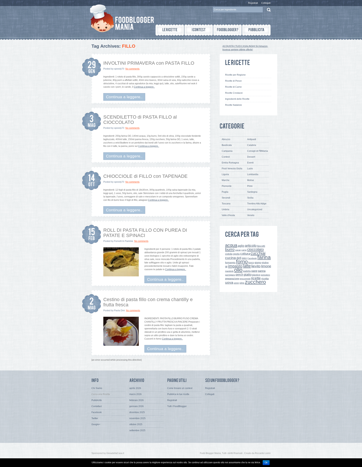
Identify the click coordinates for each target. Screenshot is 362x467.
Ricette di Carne (233, 87)
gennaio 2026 (136, 406)
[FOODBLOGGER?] (227, 30)
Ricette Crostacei (234, 93)
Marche (225, 180)
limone (266, 266)
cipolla (236, 254)
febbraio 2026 (136, 400)
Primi (249, 186)
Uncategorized (254, 209)
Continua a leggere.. (144, 87)
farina (264, 257)
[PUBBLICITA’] (256, 30)
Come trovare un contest (179, 388)
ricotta (265, 278)
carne (244, 250)
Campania (227, 151)
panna (261, 270)
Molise (250, 180)
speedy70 (119, 68)
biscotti (261, 246)
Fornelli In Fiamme (123, 241)
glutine (265, 262)
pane (254, 270)
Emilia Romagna (230, 162)
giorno (258, 262)
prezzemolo (245, 279)
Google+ (95, 424)
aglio (241, 245)
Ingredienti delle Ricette (237, 99)
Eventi (250, 162)
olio (238, 270)
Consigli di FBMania (257, 151)
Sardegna (252, 192)
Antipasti (251, 139)
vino (241, 282)
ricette (256, 278)
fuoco (251, 262)
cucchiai (258, 253)
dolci (244, 258)
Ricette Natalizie (233, 105)
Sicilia (250, 197)
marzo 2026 (135, 394)
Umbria (225, 209)
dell (238, 258)
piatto (248, 274)
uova (229, 282)
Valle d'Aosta (228, 215)
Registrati (253, 3)
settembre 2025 (137, 430)
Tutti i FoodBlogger (177, 406)
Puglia (225, 192)
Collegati (266, 3)
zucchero (255, 282)
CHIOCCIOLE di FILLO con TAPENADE (145, 176)
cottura (245, 253)
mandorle (229, 271)
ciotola (228, 254)
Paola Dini (119, 310)
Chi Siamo (96, 388)
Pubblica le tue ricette (178, 394)
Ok (266, 462)
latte (247, 266)
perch (239, 274)
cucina (230, 258)
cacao (238, 250)
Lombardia (252, 174)
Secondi (226, 197)
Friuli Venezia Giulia (232, 168)
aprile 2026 (135, 388)
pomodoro (265, 275)
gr (226, 266)
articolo (251, 245)
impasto (235, 266)
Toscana (226, 203)
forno (242, 262)
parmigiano (230, 275)
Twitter (94, 418)
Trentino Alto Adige (256, 203)
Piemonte (227, 186)
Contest (226, 157)
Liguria (225, 174)
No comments (132, 68)
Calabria (251, 145)
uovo (236, 283)
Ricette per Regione (235, 75)
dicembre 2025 (137, 412)
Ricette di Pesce (233, 81)
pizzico (256, 274)
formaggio (230, 262)
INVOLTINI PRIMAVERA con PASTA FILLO (148, 63)
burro (230, 249)
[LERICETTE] (170, 30)
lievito (256, 266)
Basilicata (227, 145)
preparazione (232, 278)
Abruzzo (226, 139)
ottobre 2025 (135, 424)
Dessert (251, 157)
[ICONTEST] (198, 30)
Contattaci (96, 406)
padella (247, 271)
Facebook (252, 258)
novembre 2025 (137, 418)
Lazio (250, 168)
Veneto (250, 215)
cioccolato (255, 249)
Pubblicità (96, 400)
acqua (231, 245)
